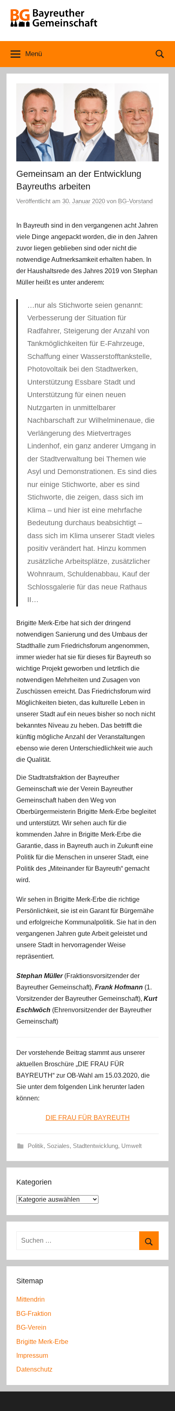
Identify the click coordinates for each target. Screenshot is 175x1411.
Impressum (32, 1355)
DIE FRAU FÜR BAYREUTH (88, 1117)
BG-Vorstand (135, 201)
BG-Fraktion (33, 1313)
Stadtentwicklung (95, 1145)
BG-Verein (31, 1327)
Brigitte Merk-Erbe (42, 1341)
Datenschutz (34, 1369)
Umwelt (131, 1145)
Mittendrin (30, 1299)
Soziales (58, 1145)
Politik (36, 1145)
